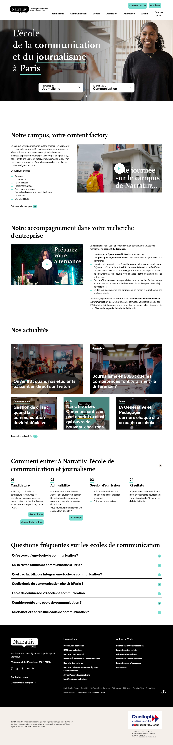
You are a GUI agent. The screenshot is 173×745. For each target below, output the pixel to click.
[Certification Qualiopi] (145, 724)
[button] (86, 465)
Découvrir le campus (21, 206)
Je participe (76, 517)
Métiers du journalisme (126, 654)
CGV (103, 693)
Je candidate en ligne (32, 522)
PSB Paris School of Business (100, 688)
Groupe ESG (150, 688)
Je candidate (36, 514)
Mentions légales (69, 693)
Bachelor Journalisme (73, 663)
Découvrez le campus (22, 682)
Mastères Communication (75, 679)
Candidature (135, 5)
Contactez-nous (19, 677)
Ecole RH (84, 688)
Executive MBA (138, 688)
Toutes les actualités (21, 436)
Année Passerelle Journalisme (77, 675)
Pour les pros (159, 14)
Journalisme (58, 13)
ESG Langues (116, 688)
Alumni (144, 13)
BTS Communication (72, 650)
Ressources (121, 667)
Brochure (155, 5)
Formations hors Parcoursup (128, 663)
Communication (78, 13)
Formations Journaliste (126, 650)
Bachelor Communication (75, 654)
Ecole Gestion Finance (71, 688)
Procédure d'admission (74, 646)
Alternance (129, 13)
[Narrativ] (29, 9)
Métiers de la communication (129, 659)
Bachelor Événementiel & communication (82, 659)
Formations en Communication (130, 646)
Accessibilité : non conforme (88, 693)
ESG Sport (127, 688)
